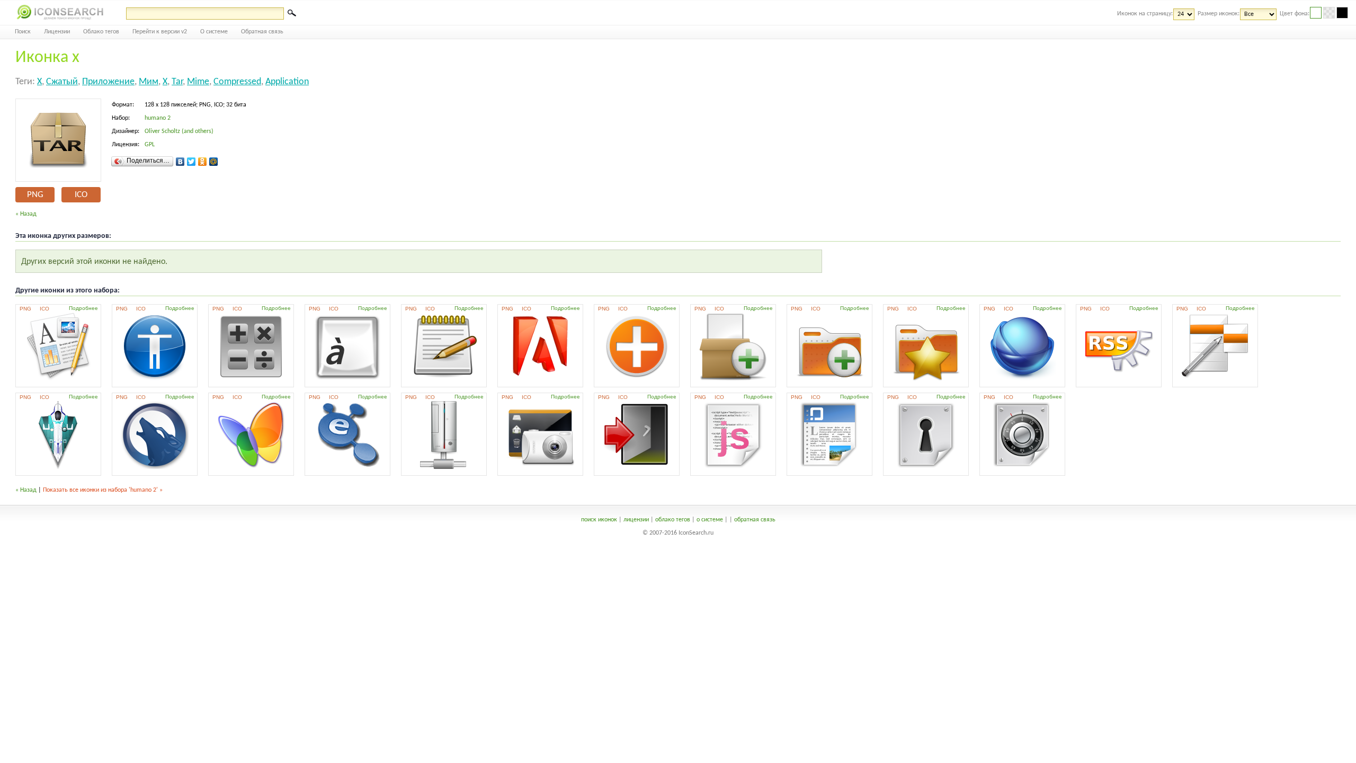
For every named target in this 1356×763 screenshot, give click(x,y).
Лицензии (57, 32)
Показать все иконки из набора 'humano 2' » (103, 490)
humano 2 (158, 118)
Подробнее (83, 308)
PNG (35, 194)
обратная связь (754, 520)
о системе (710, 520)
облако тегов (672, 520)
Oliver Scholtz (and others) (179, 131)
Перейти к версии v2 (159, 32)
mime (198, 82)
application (287, 82)
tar (177, 82)
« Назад (26, 214)
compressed (237, 82)
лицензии (636, 520)
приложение (108, 82)
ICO (81, 194)
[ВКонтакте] (180, 161)
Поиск (23, 32)
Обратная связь (262, 32)
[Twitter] (191, 161)
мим (148, 82)
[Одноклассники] (202, 161)
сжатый (62, 82)
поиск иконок (599, 520)
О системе (214, 32)
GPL (150, 144)
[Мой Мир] (213, 161)
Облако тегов (101, 32)
